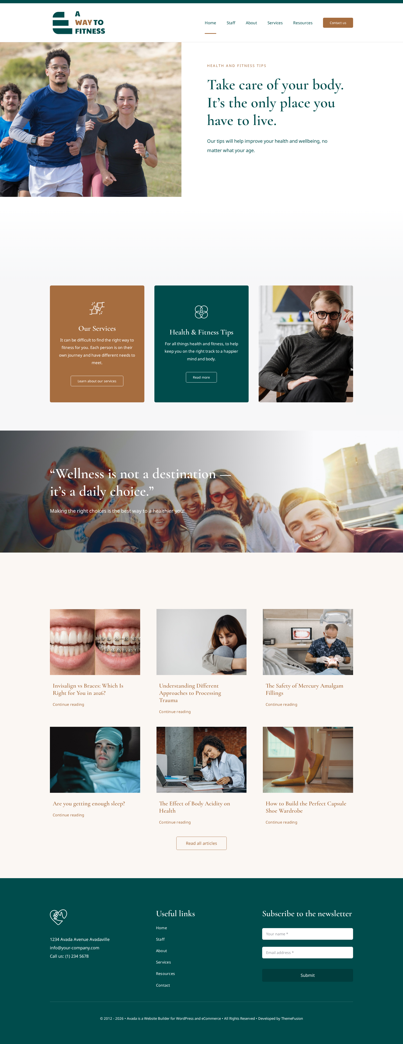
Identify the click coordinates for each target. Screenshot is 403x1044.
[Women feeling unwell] (201, 729)
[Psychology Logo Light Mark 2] (58, 911)
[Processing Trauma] (201, 611)
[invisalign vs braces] (95, 611)
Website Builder (157, 1018)
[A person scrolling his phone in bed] (95, 729)
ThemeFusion (292, 1018)
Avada (132, 1018)
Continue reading (68, 704)
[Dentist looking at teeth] (308, 611)
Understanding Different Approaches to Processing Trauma (190, 693)
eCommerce (211, 1018)
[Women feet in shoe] (308, 729)
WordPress (185, 1018)
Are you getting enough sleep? (89, 803)
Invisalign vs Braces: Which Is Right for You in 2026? (88, 689)
